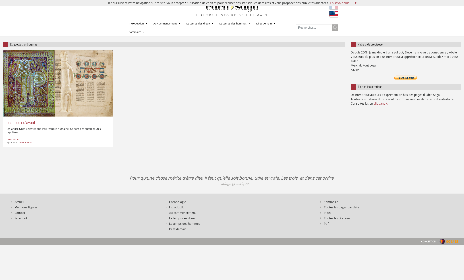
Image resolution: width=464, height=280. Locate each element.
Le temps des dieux (198, 23)
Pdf (326, 224)
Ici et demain (264, 23)
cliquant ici (381, 103)
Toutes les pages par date (341, 207)
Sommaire (135, 32)
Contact (19, 213)
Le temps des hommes (233, 23)
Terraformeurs (25, 142)
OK (356, 3)
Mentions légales (26, 207)
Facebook (21, 218)
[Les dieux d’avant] (58, 83)
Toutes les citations (337, 218)
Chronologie (177, 202)
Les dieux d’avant (21, 122)
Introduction (136, 23)
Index (327, 213)
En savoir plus (339, 3)
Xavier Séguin (13, 139)
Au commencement (165, 23)
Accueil (19, 202)
